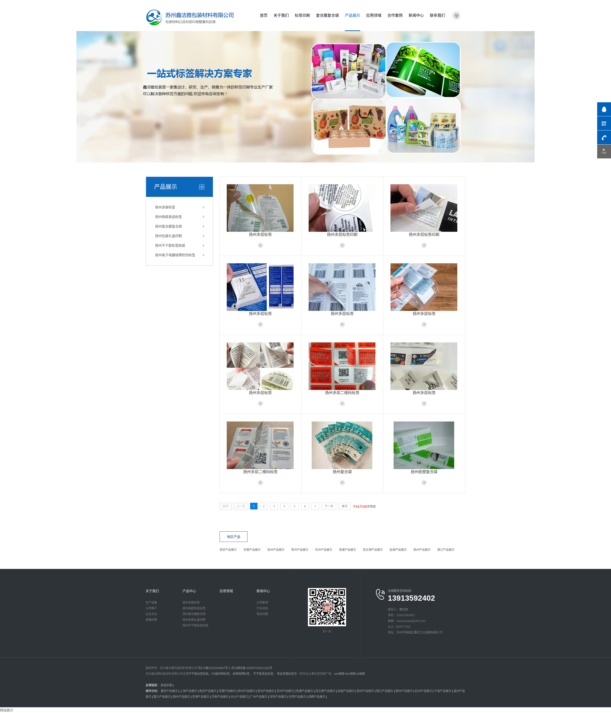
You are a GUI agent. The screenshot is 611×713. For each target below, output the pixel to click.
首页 (264, 15)
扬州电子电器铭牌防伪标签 (175, 255)
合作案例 (395, 15)
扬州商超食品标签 (168, 217)
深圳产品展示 (278, 696)
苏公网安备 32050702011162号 (251, 668)
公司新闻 (262, 602)
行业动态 (262, 608)
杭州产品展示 (423, 691)
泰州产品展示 (404, 691)
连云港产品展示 (373, 549)
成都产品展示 (316, 696)
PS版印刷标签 (220, 673)
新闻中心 (416, 15)
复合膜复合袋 (327, 15)
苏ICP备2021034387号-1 (214, 668)
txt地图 (360, 673)
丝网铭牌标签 (241, 673)
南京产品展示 (228, 549)
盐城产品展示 (398, 549)
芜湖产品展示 (200, 696)
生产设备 (151, 602)
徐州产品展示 (275, 549)
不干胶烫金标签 (263, 673)
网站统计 (6, 710)
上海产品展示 (188, 691)
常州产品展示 (299, 549)
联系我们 (437, 15)
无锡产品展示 (252, 549)
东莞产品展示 (297, 696)
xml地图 (339, 673)
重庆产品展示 (169, 691)
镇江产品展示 (445, 549)
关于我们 (281, 15)
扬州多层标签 (165, 207)
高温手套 (166, 685)
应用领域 (373, 15)
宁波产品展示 (442, 691)
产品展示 (352, 15)
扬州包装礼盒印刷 (168, 236)
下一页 (329, 506)
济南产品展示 (220, 696)
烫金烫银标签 (285, 673)
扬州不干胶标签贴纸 (170, 245)
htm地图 (350, 673)
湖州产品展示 (181, 696)
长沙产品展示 (239, 696)
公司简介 (151, 608)
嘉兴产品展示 (162, 696)
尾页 (345, 506)
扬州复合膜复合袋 (168, 226)
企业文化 (151, 614)
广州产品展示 (258, 696)
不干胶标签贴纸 (199, 673)
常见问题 (262, 614)
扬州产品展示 (422, 549)
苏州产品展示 (323, 549)
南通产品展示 (347, 549)
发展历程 (151, 619)
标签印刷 (302, 15)
